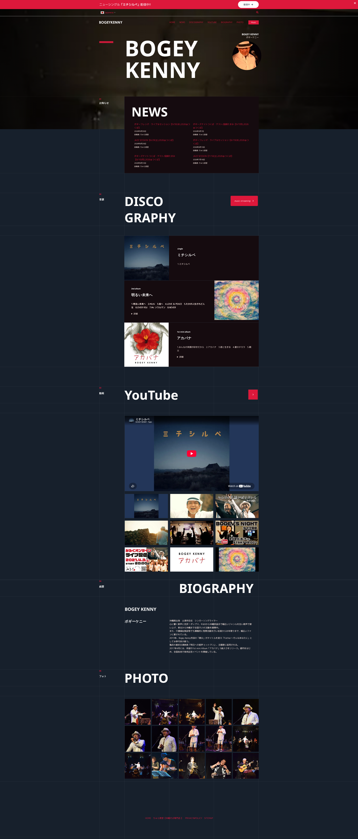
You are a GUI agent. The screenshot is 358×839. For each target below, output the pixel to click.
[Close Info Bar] (355, 3)
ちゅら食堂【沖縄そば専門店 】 (168, 818)
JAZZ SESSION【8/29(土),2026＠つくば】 (154, 140)
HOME (148, 818)
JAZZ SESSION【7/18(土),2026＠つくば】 (213, 156)
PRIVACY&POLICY (193, 818)
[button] (248, 4)
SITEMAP (208, 818)
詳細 (136, 313)
